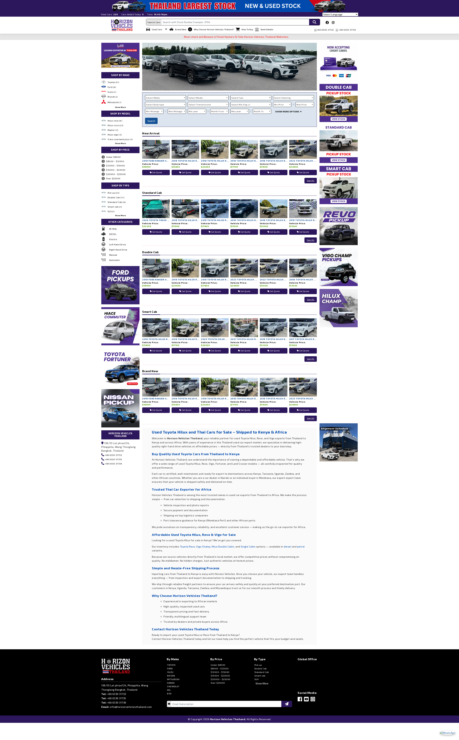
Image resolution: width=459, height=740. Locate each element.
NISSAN (171, 675)
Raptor (113, 130)
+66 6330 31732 (325, 29)
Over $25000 (113, 178)
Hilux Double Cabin (223, 546)
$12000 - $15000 (115, 165)
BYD (169, 693)
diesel (287, 546)
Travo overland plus (120, 139)
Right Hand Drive (118, 249)
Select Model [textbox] (196, 97)
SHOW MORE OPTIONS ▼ (288, 111)
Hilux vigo (115, 134)
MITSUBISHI (173, 679)
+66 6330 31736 (113, 463)
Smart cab (115, 206)
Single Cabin (248, 546)
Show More (120, 107)
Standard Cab (117, 202)
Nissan (113, 96)
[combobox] (165, 97)
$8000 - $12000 (115, 161)
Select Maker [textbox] (153, 97)
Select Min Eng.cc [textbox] (240, 104)
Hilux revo (115, 120)
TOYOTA (171, 665)
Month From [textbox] (217, 111)
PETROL (113, 229)
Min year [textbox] (193, 111)
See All (310, 180)
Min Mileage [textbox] (152, 111)
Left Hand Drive (117, 244)
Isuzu (112, 92)
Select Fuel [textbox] (237, 97)
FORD (170, 668)
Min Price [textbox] (279, 104)
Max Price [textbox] (301, 104)
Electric (113, 239)
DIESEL (113, 234)
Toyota (113, 82)
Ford (112, 87)
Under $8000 (113, 157)
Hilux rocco (115, 125)
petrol (301, 546)
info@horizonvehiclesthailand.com (131, 706)
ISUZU (170, 672)
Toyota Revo (187, 546)
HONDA (171, 682)
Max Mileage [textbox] (176, 111)
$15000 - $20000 (116, 170)
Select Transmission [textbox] (200, 104)
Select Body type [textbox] (155, 104)
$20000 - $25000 (116, 174)
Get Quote (157, 172)
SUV (111, 211)
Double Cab (116, 197)
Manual (113, 255)
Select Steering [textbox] (282, 97)
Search (151, 120)
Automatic (114, 260)
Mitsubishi (114, 102)
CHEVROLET (173, 686)
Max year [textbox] (236, 111)
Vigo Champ (203, 546)
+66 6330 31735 (347, 29)
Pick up (114, 192)
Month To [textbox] (259, 111)
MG (169, 690)
